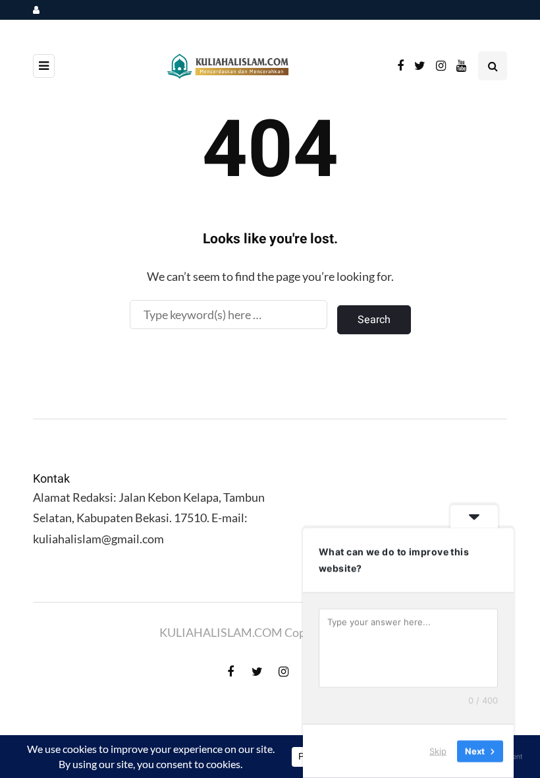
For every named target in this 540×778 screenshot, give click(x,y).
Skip (437, 751)
